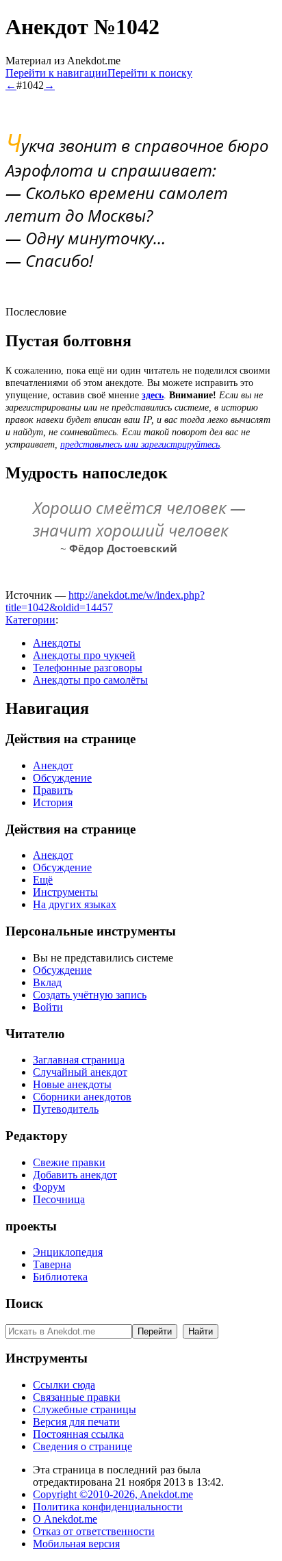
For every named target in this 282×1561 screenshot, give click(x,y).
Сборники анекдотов (82, 1096)
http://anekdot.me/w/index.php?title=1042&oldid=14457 (105, 601)
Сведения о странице (82, 1446)
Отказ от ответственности (94, 1531)
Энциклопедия (68, 1252)
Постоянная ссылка (78, 1434)
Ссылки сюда (64, 1385)
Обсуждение (62, 778)
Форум (49, 1187)
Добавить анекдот (75, 1175)
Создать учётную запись (89, 995)
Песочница (59, 1199)
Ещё (43, 880)
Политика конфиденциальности (108, 1506)
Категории (30, 619)
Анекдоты (57, 643)
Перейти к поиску (149, 73)
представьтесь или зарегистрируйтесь (140, 444)
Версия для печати (76, 1422)
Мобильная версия (76, 1543)
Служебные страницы (84, 1409)
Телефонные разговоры (87, 667)
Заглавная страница (79, 1060)
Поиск (24, 1303)
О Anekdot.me (65, 1519)
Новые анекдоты (72, 1084)
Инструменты (65, 892)
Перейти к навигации (56, 73)
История (53, 802)
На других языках (74, 904)
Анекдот (53, 765)
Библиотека (60, 1276)
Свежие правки (69, 1162)
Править (53, 790)
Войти (48, 1007)
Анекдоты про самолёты (90, 680)
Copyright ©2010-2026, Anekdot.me (113, 1494)
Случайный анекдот (80, 1072)
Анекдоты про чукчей (84, 655)
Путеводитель (66, 1109)
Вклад (47, 982)
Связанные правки (76, 1397)
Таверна (52, 1264)
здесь (153, 395)
